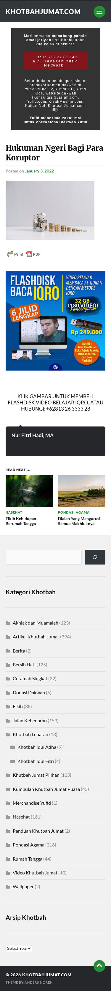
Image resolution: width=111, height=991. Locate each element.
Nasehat (21, 816)
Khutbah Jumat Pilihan (36, 775)
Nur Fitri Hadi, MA (33, 435)
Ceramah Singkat (30, 678)
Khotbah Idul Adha (36, 747)
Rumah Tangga (27, 858)
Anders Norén (39, 982)
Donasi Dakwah (29, 692)
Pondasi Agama (28, 844)
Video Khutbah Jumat (35, 872)
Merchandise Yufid (32, 803)
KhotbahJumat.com (43, 12)
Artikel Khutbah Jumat (36, 636)
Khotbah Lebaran (30, 734)
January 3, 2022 (39, 170)
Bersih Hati (24, 664)
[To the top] (99, 966)
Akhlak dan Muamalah (35, 622)
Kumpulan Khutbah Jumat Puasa (46, 789)
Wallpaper (23, 886)
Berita (19, 650)
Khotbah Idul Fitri (35, 761)
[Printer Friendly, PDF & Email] (24, 253)
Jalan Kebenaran (30, 720)
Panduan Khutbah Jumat (38, 831)
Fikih (18, 706)
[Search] (95, 557)
